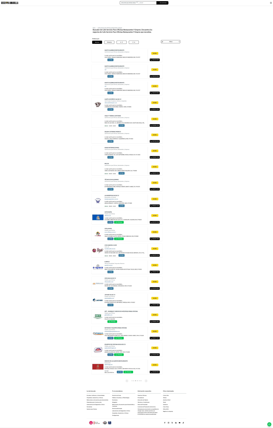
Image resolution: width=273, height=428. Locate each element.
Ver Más (155, 53)
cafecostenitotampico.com (111, 102)
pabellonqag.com (108, 364)
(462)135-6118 (155, 255)
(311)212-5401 (155, 354)
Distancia (109, 42)
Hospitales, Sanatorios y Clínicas (95, 397)
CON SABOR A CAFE (111, 245)
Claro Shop (166, 406)
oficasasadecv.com (109, 281)
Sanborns (165, 404)
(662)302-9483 (155, 238)
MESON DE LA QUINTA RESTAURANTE (116, 361)
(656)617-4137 (155, 338)
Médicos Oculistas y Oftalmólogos (120, 397)
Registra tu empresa (168, 411)
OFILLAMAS (108, 228)
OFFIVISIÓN (108, 212)
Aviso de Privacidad (142, 404)
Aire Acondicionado (117, 408)
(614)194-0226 (155, 288)
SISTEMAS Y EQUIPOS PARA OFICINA (116, 328)
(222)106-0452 (155, 372)
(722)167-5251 (155, 271)
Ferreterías (89, 406)
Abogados (114, 402)
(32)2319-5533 (155, 173)
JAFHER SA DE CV (110, 294)
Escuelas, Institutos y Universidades (96, 395)
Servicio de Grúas (116, 395)
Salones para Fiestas (92, 409)
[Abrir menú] (271, 3)
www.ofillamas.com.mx (110, 232)
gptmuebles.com (108, 315)
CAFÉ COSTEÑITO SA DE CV (113, 99)
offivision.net (108, 215)
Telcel (164, 402)
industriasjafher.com (109, 298)
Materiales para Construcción (94, 402)
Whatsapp (119, 222)
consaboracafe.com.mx (110, 248)
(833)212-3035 (155, 109)
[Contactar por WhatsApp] (269, 424)
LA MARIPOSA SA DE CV (112, 195)
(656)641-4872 (155, 321)
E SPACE (107, 261)
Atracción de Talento (143, 400)
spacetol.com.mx (108, 265)
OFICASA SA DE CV (110, 278)
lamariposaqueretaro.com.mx (111, 199)
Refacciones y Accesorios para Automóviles (97, 400)
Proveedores (141, 397)
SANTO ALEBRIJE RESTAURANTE (114, 66)
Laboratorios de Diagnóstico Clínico (96, 404)
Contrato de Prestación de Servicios (147, 406)
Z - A (134, 42)
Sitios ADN (166, 409)
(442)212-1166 (155, 205)
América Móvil (166, 400)
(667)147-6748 (155, 222)
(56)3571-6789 (155, 189)
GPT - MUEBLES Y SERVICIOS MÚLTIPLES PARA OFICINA (121, 311)
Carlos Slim (166, 395)
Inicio (94, 27)
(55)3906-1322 (155, 125)
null (105, 69)
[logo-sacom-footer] (100, 423)
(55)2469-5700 (155, 157)
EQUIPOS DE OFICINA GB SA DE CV (115, 344)
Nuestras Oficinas (142, 395)
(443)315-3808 (155, 305)
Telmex (165, 397)
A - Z (121, 42)
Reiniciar (97, 42)
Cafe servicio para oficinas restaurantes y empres (110, 27)
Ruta (111, 59)
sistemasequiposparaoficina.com (112, 331)
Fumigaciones (115, 415)
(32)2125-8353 (155, 59)
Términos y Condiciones (143, 402)
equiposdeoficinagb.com (110, 348)
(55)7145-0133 (155, 141)
